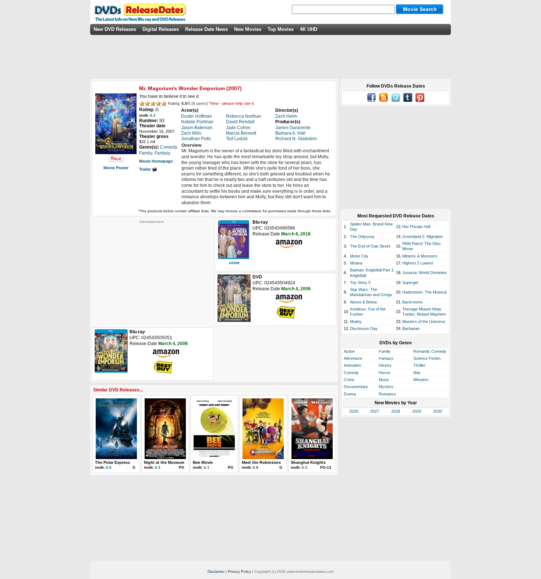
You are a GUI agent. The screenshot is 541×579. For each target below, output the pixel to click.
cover (234, 262)
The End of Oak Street (370, 246)
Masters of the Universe (423, 321)
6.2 (153, 115)
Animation (352, 365)
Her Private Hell (416, 226)
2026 (353, 411)
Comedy (351, 372)
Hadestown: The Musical (424, 292)
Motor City (359, 256)
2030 (437, 411)
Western (420, 379)
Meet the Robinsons (261, 462)
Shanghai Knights (308, 462)
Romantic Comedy (429, 351)
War (417, 372)
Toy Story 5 (360, 282)
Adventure (353, 358)
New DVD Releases (114, 29)
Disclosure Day (364, 328)
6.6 (109, 467)
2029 (416, 411)
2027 (374, 411)
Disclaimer (216, 571)
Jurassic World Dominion (424, 272)
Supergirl (410, 282)
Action (349, 351)
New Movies (247, 29)
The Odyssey (362, 236)
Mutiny (356, 321)
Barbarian (411, 328)
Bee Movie (203, 462)
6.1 (206, 467)
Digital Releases (160, 29)
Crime (349, 379)
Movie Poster (115, 168)
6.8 (255, 467)
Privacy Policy (239, 571)
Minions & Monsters (420, 256)
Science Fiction (427, 358)
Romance (387, 394)
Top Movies (281, 29)
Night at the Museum (164, 462)
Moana (356, 263)
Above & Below (363, 302)
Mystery (386, 386)
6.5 (157, 467)
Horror (384, 372)
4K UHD (308, 29)
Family (384, 351)
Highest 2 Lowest (417, 263)
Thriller (419, 365)
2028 (395, 411)
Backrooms (412, 302)
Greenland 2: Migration (422, 236)
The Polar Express (112, 462)
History (385, 365)
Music (384, 379)
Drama (350, 394)
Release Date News (206, 29)
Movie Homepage (156, 161)
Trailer (145, 169)
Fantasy (386, 358)
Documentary (356, 386)
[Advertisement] (151, 270)
